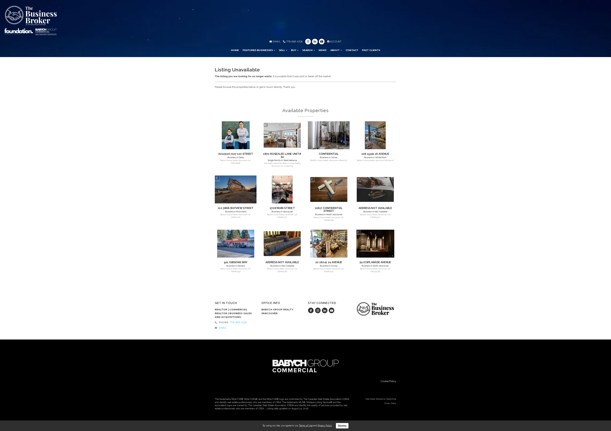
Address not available (375, 208)
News (323, 50)
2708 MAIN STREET (282, 208)
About (335, 50)
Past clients (371, 50)
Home (235, 50)
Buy (294, 50)
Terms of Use (306, 425)
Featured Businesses (258, 50)
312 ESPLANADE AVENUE (375, 262)
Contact (352, 50)
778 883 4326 (293, 41)
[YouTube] (322, 41)
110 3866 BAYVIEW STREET (236, 208)
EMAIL (276, 41)
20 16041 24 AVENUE (328, 262)
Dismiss (342, 425)
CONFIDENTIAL (329, 153)
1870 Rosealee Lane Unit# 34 (282, 155)
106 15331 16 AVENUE (375, 153)
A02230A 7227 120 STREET (235, 153)
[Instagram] (308, 41)
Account (335, 41)
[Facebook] (311, 310)
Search (307, 50)
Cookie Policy (388, 381)
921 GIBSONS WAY (236, 262)
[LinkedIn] (315, 41)
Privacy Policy (390, 403)
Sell (282, 50)
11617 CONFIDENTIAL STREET (329, 209)
